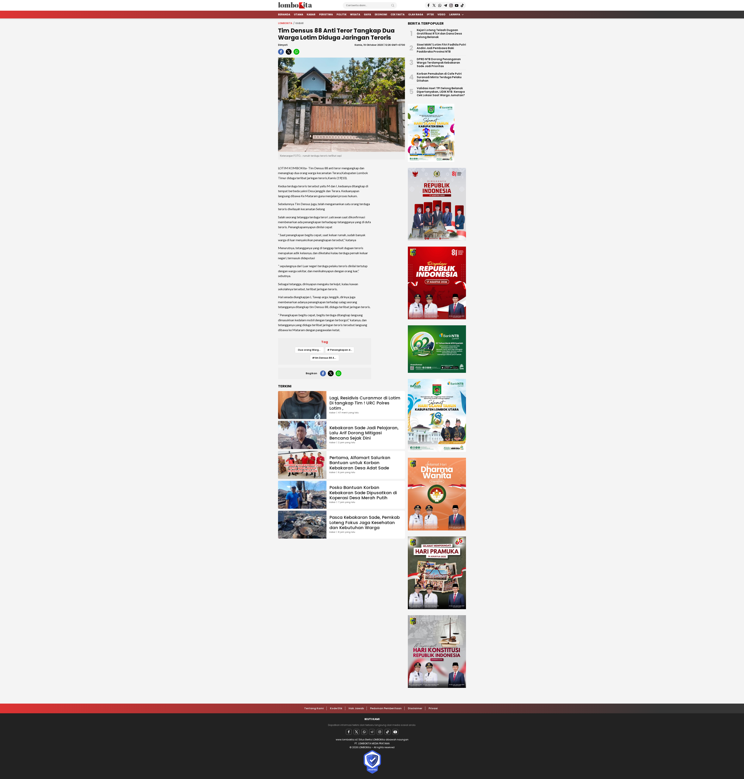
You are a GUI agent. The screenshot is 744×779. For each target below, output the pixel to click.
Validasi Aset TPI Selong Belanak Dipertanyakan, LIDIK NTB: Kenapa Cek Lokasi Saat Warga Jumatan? (441, 91)
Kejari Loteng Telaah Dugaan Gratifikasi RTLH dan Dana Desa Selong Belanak (439, 33)
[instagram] (380, 732)
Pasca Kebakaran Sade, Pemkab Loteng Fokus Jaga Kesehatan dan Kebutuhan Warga (364, 522)
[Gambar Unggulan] (341, 105)
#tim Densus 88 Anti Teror (325, 357)
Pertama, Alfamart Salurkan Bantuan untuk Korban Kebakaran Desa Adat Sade (359, 463)
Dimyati (283, 45)
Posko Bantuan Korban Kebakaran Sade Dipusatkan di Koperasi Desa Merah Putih (363, 492)
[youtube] (395, 732)
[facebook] (281, 52)
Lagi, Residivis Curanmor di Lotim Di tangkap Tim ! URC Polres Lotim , (364, 403)
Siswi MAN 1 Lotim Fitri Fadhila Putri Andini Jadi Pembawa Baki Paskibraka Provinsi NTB (441, 48)
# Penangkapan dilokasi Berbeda (340, 350)
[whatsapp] (296, 52)
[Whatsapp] (364, 732)
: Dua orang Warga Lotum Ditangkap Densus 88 (310, 350)
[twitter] (289, 52)
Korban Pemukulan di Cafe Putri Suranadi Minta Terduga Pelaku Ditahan (439, 77)
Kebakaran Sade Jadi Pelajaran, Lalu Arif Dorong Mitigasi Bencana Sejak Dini (364, 433)
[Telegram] (372, 732)
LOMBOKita (285, 23)
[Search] (393, 5)
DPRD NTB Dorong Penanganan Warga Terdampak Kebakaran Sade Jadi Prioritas (439, 62)
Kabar (299, 23)
